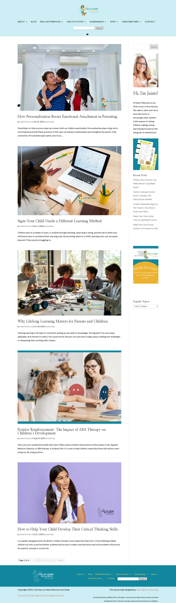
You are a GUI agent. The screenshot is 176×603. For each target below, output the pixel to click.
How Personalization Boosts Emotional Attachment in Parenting (67, 116)
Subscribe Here (130, 22)
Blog (34, 22)
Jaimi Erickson (26, 121)
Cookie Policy (44, 595)
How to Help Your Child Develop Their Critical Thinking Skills (68, 529)
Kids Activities (75, 22)
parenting (50, 121)
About (21, 22)
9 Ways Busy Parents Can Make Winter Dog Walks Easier (144, 183)
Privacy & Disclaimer (27, 595)
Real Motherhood (50, 22)
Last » (61, 560)
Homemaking (97, 22)
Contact (150, 22)
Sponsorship (58, 595)
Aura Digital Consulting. (147, 589)
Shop (113, 22)
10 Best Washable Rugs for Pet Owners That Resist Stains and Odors (145, 208)
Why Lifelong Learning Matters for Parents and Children (63, 321)
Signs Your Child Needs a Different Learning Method (60, 221)
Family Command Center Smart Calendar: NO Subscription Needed (144, 195)
